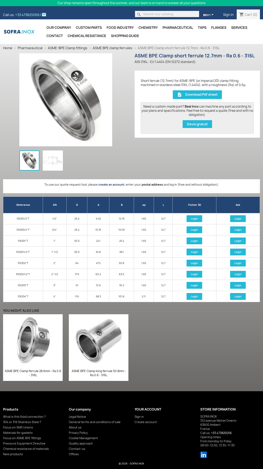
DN (55, 205)
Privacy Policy (78, 433)
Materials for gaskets (18, 433)
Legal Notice (77, 417)
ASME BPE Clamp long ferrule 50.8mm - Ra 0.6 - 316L (99, 373)
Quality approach (81, 443)
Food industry (120, 27)
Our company (58, 27)
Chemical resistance (87, 36)
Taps (202, 27)
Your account (148, 409)
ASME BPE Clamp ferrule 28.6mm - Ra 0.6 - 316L (33, 373)
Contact (54, 36)
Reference (23, 205)
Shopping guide (125, 36)
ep (144, 205)
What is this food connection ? (24, 417)
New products (13, 454)
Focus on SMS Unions (18, 427)
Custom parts (89, 27)
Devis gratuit (197, 124)
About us (75, 427)
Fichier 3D (194, 205)
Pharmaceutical (178, 27)
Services (239, 27)
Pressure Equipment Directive (24, 443)
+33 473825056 (27, 15)
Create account (146, 422)
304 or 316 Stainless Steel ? (22, 422)
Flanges (218, 27)
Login (194, 218)
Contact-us (77, 449)
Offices (74, 454)
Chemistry (148, 27)
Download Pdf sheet (197, 94)
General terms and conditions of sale (95, 422)
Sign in (228, 14)
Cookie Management (83, 438)
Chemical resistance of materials (26, 449)
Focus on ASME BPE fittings (22, 438)
